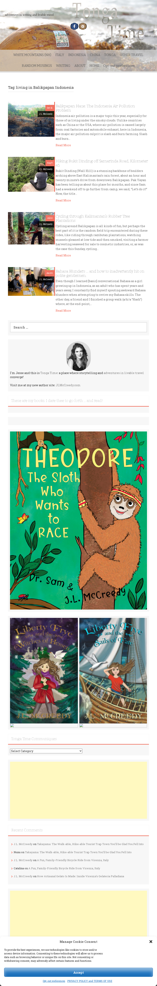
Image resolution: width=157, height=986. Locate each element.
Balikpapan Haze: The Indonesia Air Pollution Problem (95, 108)
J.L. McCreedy (46, 114)
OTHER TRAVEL (131, 55)
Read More (63, 145)
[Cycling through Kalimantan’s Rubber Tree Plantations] (31, 228)
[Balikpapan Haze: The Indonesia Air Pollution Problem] (31, 119)
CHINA (95, 55)
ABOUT (79, 66)
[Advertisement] (78, 790)
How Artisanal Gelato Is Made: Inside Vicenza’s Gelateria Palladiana (80, 876)
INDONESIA (77, 55)
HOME (94, 66)
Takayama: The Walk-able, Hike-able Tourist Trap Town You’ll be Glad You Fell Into (90, 844)
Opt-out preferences (54, 981)
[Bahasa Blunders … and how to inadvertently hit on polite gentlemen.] (31, 281)
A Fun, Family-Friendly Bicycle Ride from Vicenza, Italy (73, 860)
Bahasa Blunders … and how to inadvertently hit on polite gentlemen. (100, 273)
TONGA (110, 55)
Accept (78, 972)
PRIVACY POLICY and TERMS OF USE (89, 981)
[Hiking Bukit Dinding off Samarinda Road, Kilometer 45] (31, 174)
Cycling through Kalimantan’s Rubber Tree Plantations (93, 218)
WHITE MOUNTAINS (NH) (32, 55)
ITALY (59, 55)
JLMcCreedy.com (68, 385)
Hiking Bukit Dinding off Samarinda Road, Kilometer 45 (102, 163)
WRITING (63, 66)
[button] (151, 942)
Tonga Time (49, 373)
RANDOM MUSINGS (37, 66)
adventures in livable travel (124, 373)
